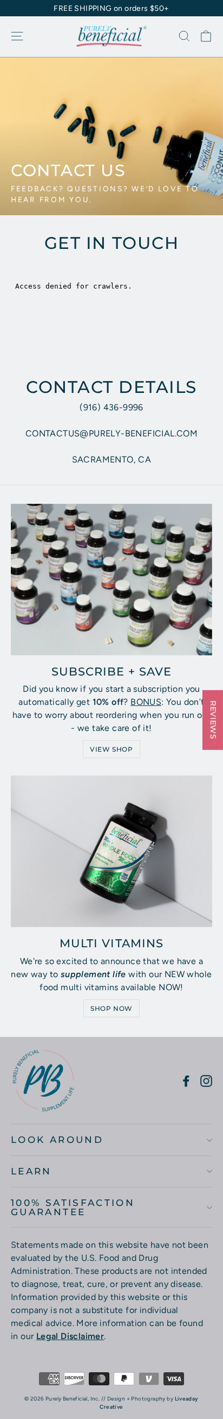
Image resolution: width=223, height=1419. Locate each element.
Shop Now (111, 1008)
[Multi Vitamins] (111, 851)
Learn (31, 1171)
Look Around (57, 1139)
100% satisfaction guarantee (73, 1207)
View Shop (111, 749)
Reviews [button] (213, 719)
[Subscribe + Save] (111, 579)
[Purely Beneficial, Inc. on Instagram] (206, 1080)
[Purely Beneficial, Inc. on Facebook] (186, 1080)
